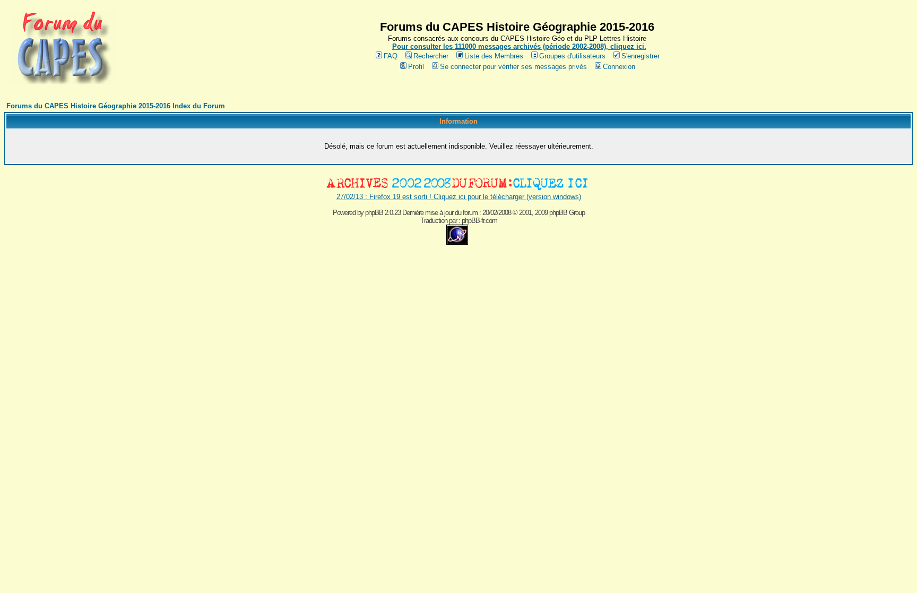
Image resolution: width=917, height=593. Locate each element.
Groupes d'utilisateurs (572, 56)
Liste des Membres (493, 56)
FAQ (390, 56)
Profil (416, 67)
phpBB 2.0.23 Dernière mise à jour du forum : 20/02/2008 (438, 213)
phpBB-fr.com (479, 221)
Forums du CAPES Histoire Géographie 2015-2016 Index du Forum (115, 106)
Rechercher (430, 56)
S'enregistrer (640, 56)
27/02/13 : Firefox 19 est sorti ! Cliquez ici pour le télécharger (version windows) (458, 197)
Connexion (619, 67)
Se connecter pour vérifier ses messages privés (513, 67)
